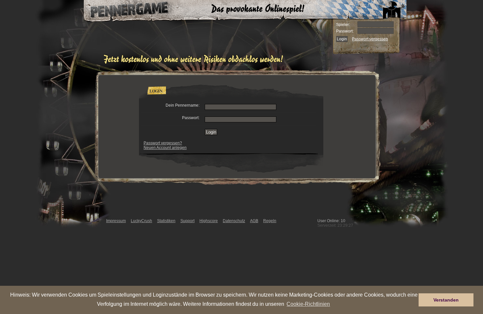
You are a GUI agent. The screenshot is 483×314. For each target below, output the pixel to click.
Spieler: (343, 24)
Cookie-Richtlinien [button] (308, 304)
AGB (254, 221)
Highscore (208, 221)
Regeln (269, 221)
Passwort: (345, 31)
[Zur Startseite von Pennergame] (122, 9)
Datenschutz (234, 221)
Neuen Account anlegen (165, 147)
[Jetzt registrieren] (195, 63)
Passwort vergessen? (163, 143)
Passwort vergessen (370, 39)
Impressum (116, 221)
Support (187, 221)
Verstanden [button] (446, 300)
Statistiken (166, 221)
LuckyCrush (141, 221)
